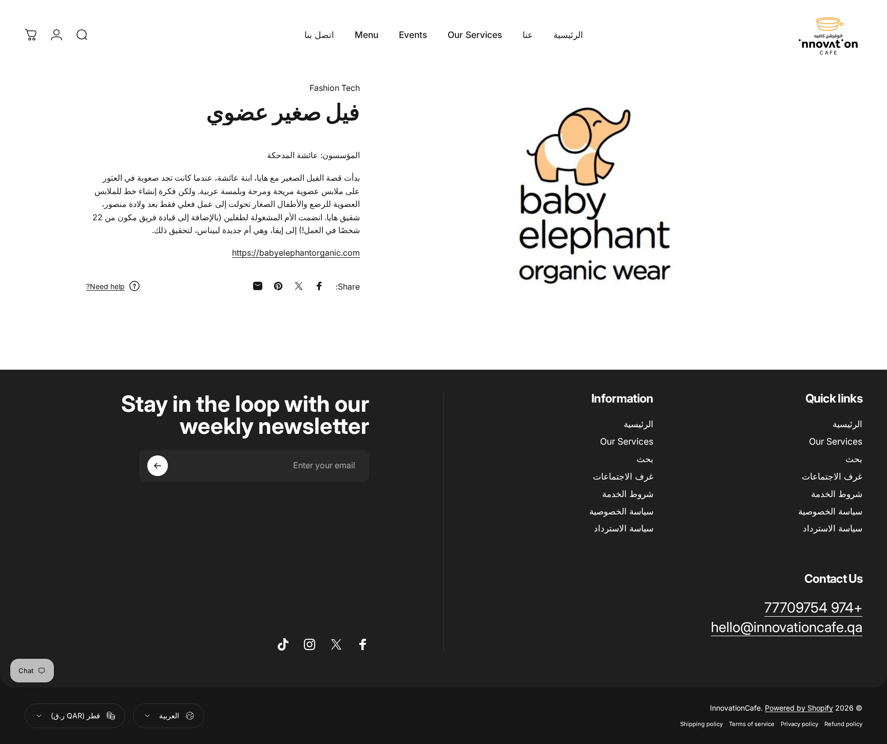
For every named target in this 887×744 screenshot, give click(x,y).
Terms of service (752, 724)
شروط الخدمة (836, 493)
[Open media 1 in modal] (596, 197)
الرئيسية (847, 423)
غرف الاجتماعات (832, 476)
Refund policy (843, 724)
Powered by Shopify (799, 707)
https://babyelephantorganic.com (296, 252)
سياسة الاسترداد (832, 528)
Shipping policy (701, 724)
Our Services (835, 441)
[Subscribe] (157, 465)
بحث (853, 458)
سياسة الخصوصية (830, 511)
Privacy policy (799, 724)
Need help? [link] (105, 286)
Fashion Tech (335, 88)
